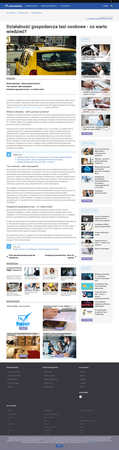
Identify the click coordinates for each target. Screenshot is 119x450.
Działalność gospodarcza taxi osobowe (28, 107)
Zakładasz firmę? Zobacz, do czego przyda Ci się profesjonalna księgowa (44, 157)
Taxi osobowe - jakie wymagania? (20, 86)
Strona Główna (11, 13)
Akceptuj (59, 445)
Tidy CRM (82, 433)
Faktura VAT (10, 430)
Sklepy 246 (82, 430)
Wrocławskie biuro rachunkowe (88, 420)
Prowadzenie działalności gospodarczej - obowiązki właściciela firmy (68, 294)
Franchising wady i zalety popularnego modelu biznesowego (40, 160)
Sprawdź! (23, 328)
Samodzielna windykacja (50, 427)
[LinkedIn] (8, 73)
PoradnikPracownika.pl (86, 410)
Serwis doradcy (48, 430)
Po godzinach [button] (65, 6)
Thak (81, 417)
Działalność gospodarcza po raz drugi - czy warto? (36, 162)
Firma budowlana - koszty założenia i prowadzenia (50, 293)
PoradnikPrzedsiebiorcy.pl (51, 414)
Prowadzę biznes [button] (31, 6)
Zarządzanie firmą (36, 13)
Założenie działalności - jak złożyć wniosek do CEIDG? (68, 278)
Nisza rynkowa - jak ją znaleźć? (31, 293)
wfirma (105, 6)
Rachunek (46, 424)
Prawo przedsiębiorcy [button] (49, 6)
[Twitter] (8, 70)
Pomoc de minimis (48, 417)
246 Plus (82, 427)
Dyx (8, 427)
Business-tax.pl (11, 414)
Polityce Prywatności (91, 442)
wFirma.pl (10, 410)
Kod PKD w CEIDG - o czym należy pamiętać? (31, 277)
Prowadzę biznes (23, 13)
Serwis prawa (47, 433)
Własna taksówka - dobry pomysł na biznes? (24, 84)
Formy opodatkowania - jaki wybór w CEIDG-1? (50, 277)
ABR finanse (10, 417)
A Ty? (8, 420)
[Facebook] (8, 66)
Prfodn (45, 420)
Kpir (8, 433)
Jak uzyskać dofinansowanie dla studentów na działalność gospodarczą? (14, 295)
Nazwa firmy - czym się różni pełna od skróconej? (14, 277)
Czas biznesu (11, 424)
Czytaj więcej (86, 133)
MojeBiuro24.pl (48, 410)
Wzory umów (83, 424)
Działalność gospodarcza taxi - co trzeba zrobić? (25, 89)
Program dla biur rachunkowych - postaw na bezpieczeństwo (36, 249)
